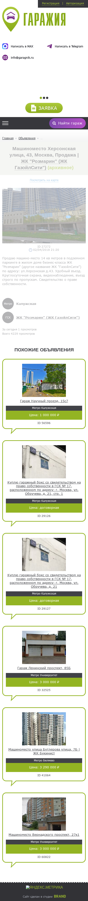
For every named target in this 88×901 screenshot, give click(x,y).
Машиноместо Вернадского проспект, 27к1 (44, 834)
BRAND (60, 896)
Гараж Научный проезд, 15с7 (44, 401)
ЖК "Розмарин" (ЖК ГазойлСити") (48, 317)
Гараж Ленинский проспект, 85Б (44, 668)
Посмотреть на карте (44, 180)
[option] (44, 47)
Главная (8, 138)
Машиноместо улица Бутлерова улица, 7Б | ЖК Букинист (44, 751)
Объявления (27, 138)
